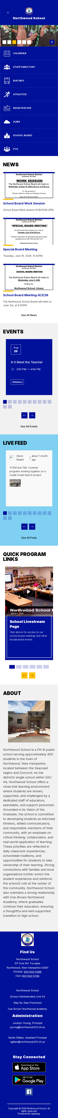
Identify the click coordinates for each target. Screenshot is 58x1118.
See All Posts (29, 537)
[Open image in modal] (15, 483)
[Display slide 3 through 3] (15, 402)
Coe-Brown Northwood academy (27, 1008)
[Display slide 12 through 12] (10, 407)
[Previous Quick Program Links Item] (24, 675)
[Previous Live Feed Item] (24, 527)
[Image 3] (14, 42)
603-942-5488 (32, 971)
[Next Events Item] (32, 415)
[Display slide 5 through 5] (25, 402)
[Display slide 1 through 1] (5, 402)
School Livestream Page (27, 624)
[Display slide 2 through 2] (10, 402)
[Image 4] (19, 42)
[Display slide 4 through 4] (20, 402)
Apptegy (35, 1113)
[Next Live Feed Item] (32, 527)
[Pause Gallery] (51, 42)
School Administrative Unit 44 (27, 996)
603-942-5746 (30, 976)
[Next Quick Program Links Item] (32, 675)
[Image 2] (9, 42)
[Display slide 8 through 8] (39, 402)
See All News (29, 315)
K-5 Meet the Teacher (27, 362)
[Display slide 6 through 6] (30, 402)
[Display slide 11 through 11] (5, 407)
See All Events (29, 426)
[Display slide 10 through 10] (49, 402)
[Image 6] (29, 42)
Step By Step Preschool (27, 1002)
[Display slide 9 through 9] (44, 402)
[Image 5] (24, 42)
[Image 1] (4, 42)
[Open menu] (8, 12)
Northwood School (27, 990)
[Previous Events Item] (24, 415)
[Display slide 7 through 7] (35, 402)
